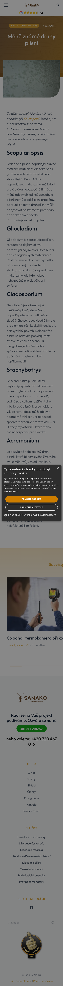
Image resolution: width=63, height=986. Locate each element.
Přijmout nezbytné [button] (31, 507)
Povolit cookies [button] (31, 499)
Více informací (11, 491)
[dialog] (31, 493)
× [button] (57, 468)
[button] (31, 515)
